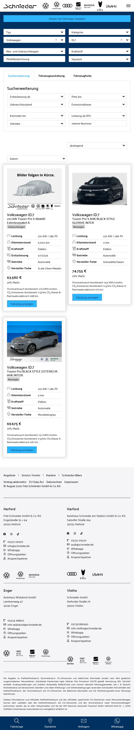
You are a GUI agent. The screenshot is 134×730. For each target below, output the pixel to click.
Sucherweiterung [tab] (18, 75)
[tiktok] (19, 534)
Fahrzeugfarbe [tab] (83, 75)
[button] (62, 32)
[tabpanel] (67, 106)
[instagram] (12, 534)
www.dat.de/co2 (34, 709)
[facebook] (5, 534)
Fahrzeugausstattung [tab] (52, 75)
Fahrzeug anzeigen (22, 303)
